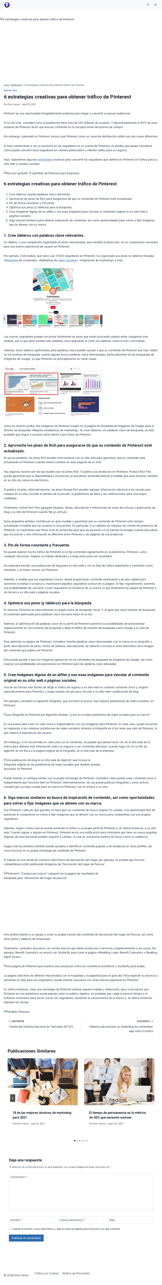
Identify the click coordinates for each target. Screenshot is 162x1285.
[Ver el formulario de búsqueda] (148, 5)
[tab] (74, 1141)
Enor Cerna (13, 104)
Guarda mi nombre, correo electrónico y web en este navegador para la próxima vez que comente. (66, 1228)
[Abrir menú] (155, 4)
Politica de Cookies (47, 1273)
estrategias (44, 159)
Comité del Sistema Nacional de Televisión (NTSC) (41, 1024)
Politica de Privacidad (75, 1273)
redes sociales (67, 260)
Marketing (10, 90)
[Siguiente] (149, 1098)
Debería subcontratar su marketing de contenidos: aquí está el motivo (121, 1026)
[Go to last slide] (12, 1098)
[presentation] (43, 1081)
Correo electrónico (72, 1220)
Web (112, 1220)
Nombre (16, 1220)
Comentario (18, 1177)
